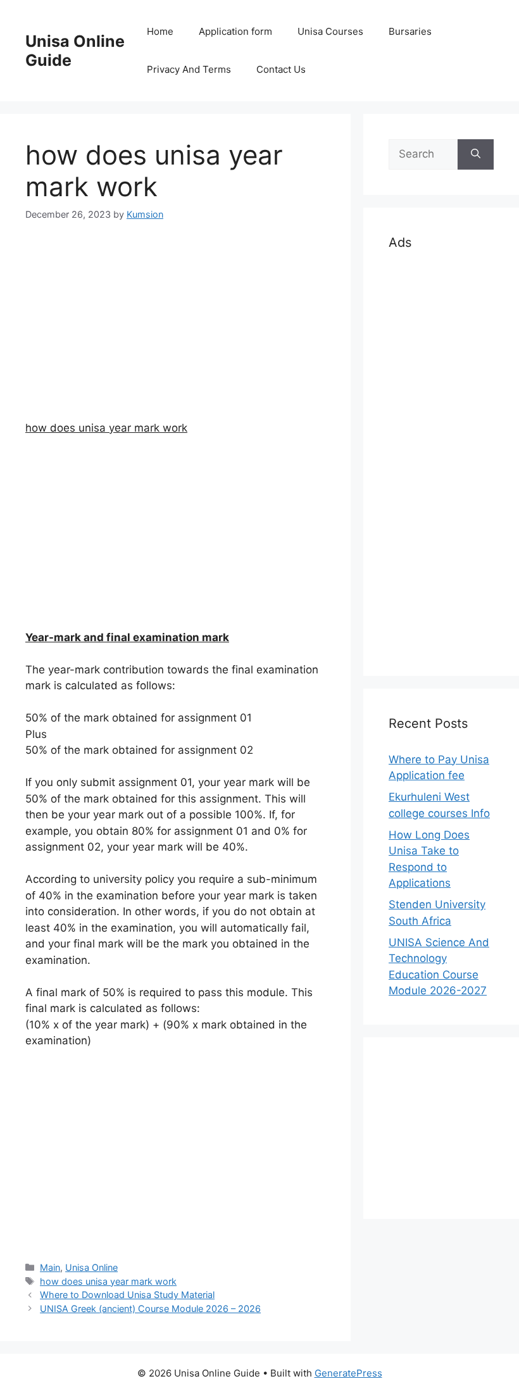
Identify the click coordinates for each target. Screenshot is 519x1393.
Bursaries (410, 31)
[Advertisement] (175, 331)
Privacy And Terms (189, 69)
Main (50, 1267)
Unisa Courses (330, 31)
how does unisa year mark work (108, 1281)
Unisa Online (91, 1267)
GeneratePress (348, 1373)
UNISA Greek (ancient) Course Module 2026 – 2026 (150, 1308)
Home (160, 31)
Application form (235, 31)
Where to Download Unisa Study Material (127, 1294)
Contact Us (281, 69)
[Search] (476, 154)
